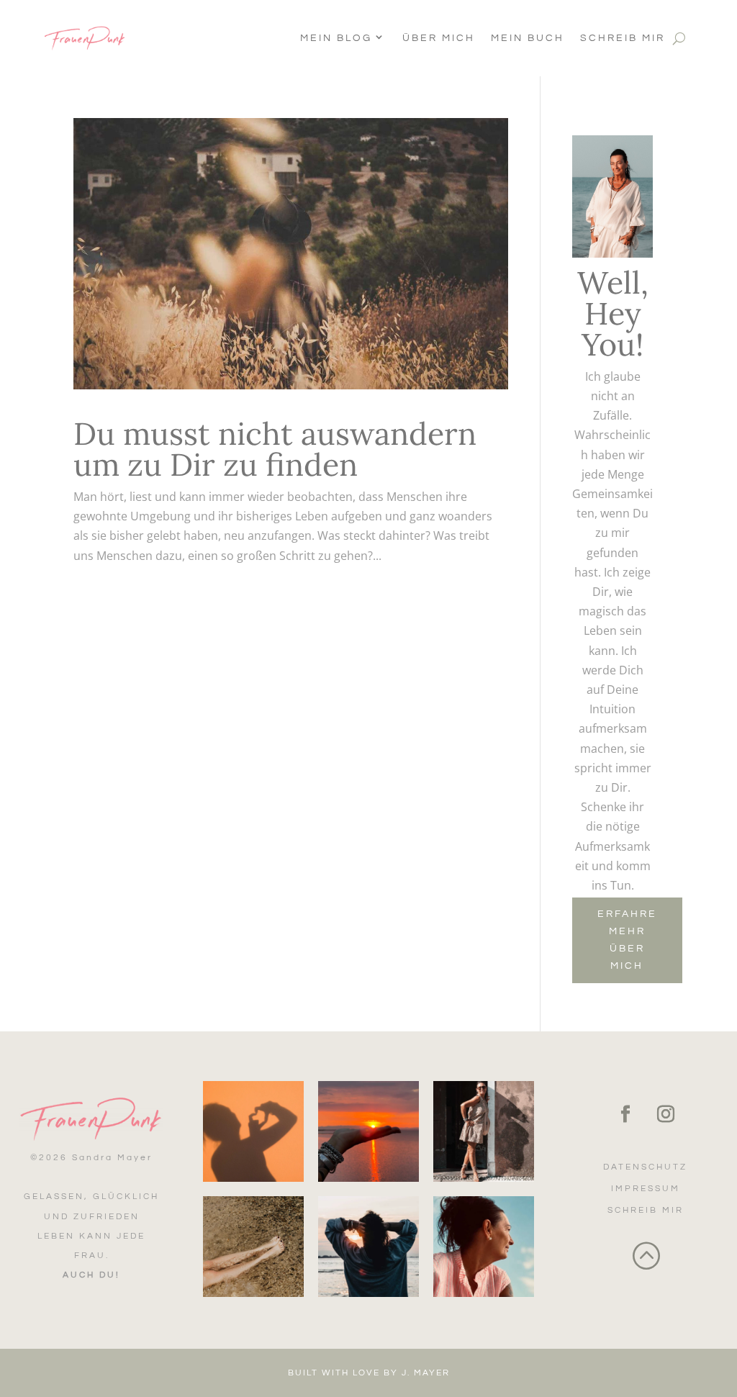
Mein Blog (336, 38)
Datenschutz (645, 1167)
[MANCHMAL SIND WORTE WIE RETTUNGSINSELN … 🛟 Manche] (253, 1131)
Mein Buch (527, 38)
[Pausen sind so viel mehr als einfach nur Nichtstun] (253, 1246)
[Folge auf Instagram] (665, 1114)
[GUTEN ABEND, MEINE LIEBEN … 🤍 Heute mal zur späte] (368, 1131)
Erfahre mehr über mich (627, 939)
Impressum (645, 1188)
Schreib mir (622, 38)
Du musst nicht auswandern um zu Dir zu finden (274, 449)
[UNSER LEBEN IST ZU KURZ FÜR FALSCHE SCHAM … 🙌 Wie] (483, 1131)
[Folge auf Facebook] (625, 1114)
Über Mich (438, 38)
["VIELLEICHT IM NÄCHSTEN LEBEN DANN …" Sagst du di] (483, 1246)
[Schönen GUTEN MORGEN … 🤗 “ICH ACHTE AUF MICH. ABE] (368, 1246)
